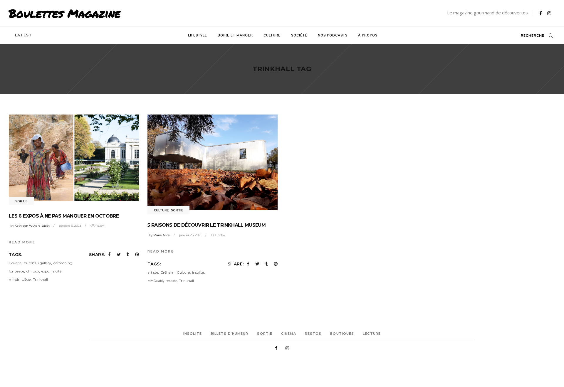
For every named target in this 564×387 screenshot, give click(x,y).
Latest (23, 35)
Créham (167, 272)
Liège (26, 279)
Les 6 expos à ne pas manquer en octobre (64, 216)
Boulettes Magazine (64, 13)
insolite (198, 272)
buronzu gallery (37, 263)
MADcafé (155, 280)
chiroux (32, 271)
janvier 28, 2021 (190, 235)
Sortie (21, 201)
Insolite (192, 334)
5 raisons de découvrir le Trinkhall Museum (206, 225)
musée (171, 280)
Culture (161, 210)
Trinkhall (40, 279)
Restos (313, 334)
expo (45, 271)
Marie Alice (161, 235)
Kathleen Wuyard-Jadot (32, 226)
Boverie (15, 263)
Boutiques (342, 334)
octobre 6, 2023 (70, 226)
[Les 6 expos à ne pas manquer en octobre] (74, 158)
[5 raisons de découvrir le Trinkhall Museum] (212, 162)
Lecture (372, 334)
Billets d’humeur (230, 334)
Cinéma (288, 334)
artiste (152, 272)
